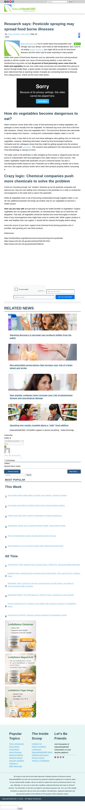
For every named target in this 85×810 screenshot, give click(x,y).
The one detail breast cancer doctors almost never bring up (32, 536)
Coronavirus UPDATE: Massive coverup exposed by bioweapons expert (37, 615)
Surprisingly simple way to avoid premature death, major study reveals (37, 526)
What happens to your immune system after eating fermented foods (35, 546)
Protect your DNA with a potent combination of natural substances (35, 516)
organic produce (36, 50)
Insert (20, 808)
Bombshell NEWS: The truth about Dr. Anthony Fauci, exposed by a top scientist (41, 595)
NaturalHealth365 (28, 44)
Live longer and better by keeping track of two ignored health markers (36, 505)
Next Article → (74, 471)
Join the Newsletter (65, 297)
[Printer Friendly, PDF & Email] (77, 44)
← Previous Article (12, 471)
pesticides (27, 147)
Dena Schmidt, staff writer (18, 34)
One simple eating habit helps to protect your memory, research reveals (37, 495)
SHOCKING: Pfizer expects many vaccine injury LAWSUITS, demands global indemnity (44, 565)
